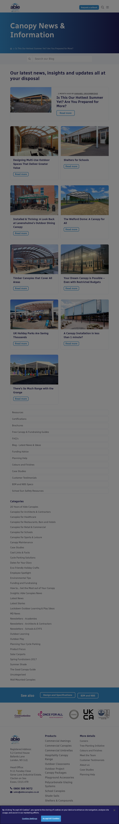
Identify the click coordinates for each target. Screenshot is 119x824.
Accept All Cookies (51, 818)
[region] (59, 815)
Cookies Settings (29, 818)
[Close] (114, 810)
